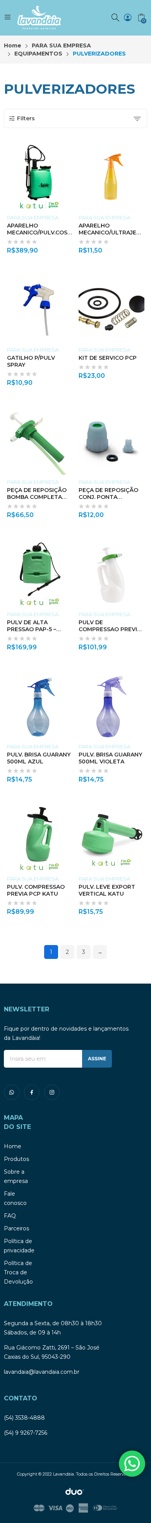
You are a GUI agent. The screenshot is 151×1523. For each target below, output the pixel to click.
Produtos (16, 1159)
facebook (31, 1092)
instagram (52, 1092)
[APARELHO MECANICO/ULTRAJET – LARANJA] (111, 177)
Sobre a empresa (16, 1176)
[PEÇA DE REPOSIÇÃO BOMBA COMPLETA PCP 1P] (40, 442)
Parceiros (16, 1228)
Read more (71, 909)
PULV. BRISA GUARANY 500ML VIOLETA (110, 758)
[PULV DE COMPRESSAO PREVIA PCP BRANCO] (111, 574)
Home (12, 1146)
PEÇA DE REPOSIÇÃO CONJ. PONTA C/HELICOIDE (108, 497)
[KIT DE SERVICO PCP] (111, 309)
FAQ (10, 1215)
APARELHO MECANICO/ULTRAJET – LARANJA (111, 232)
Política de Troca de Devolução (18, 1272)
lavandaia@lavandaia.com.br (41, 1371)
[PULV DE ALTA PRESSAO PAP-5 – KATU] (40, 574)
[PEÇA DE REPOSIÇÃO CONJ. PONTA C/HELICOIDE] (111, 442)
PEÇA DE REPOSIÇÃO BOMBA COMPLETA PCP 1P (37, 497)
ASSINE (97, 1058)
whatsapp (11, 1092)
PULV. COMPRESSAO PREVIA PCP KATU (36, 890)
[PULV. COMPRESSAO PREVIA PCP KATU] (40, 838)
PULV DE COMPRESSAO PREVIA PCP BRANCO (110, 629)
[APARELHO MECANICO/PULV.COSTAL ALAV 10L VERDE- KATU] (40, 177)
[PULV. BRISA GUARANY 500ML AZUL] (40, 706)
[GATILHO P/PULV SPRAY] (40, 309)
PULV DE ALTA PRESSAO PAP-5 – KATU (31, 629)
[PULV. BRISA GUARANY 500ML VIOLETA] (111, 706)
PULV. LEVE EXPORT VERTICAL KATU (107, 890)
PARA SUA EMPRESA (32, 217)
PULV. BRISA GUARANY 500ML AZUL (38, 758)
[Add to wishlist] (71, 152)
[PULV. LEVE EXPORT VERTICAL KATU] (111, 838)
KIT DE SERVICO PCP (108, 357)
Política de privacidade (19, 1246)
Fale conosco (15, 1198)
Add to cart (71, 248)
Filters (26, 118)
